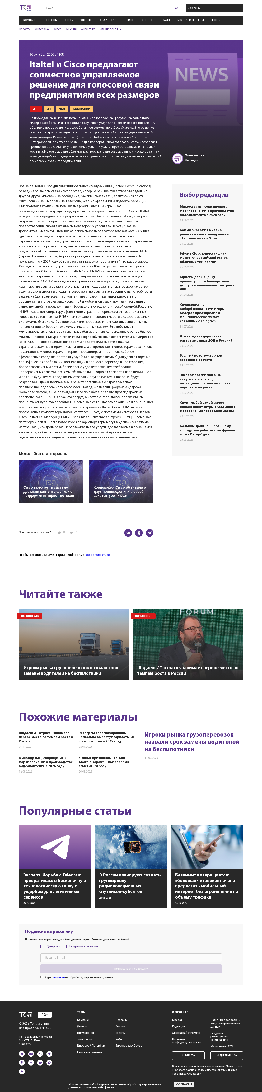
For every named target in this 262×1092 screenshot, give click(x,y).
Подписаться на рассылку (131, 968)
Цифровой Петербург (191, 20)
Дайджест (53, 946)
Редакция (178, 1026)
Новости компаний (89, 1052)
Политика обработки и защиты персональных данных (225, 1023)
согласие (59, 977)
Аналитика (88, 29)
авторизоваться (97, 555)
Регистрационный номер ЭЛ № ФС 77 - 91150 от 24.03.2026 (35, 1040)
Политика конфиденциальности (186, 1041)
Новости (24, 29)
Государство (107, 20)
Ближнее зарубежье (128, 1045)
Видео (57, 29)
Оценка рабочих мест (186, 1032)
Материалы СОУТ (221, 1046)
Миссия (177, 1020)
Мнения (71, 29)
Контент (85, 20)
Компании (31, 20)
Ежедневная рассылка (83, 946)
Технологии (148, 20)
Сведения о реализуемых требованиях (219, 1037)
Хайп (166, 20)
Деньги (68, 20)
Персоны (51, 20)
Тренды (127, 20)
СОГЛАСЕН (184, 1084)
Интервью (42, 29)
